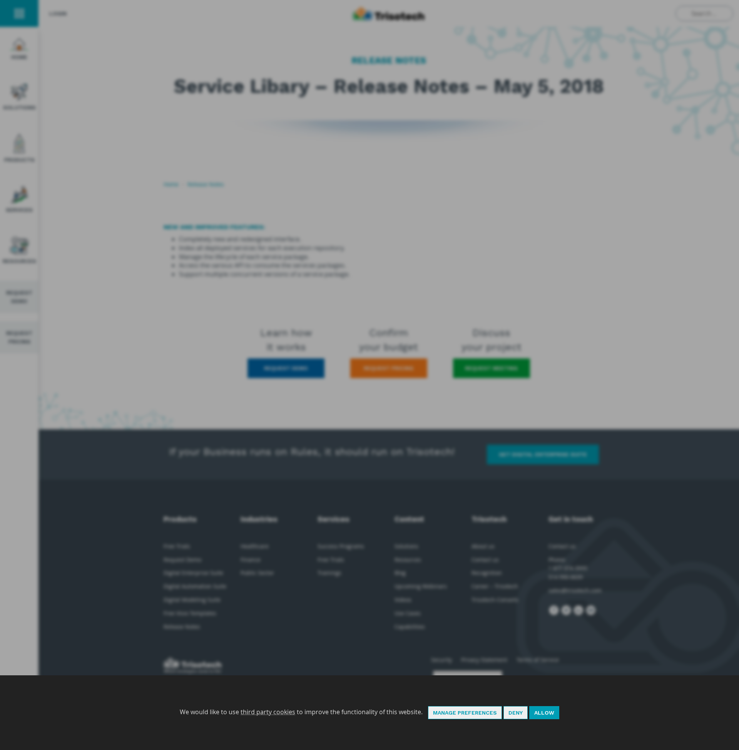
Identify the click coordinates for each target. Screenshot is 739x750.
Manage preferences (465, 713)
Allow (544, 713)
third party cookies (268, 712)
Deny (515, 713)
